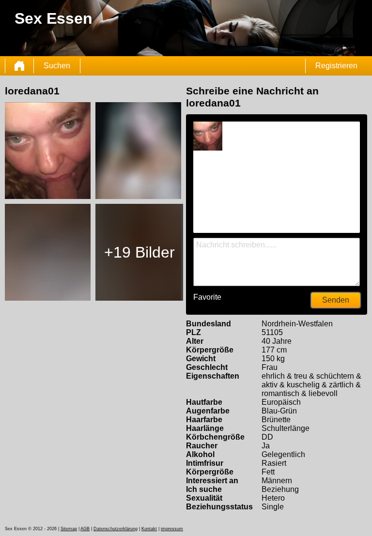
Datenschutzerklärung (115, 528)
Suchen (57, 65)
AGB (85, 528)
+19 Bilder (139, 252)
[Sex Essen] (19, 66)
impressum (172, 528)
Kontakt (149, 528)
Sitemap (69, 528)
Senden (335, 300)
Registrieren (336, 65)
